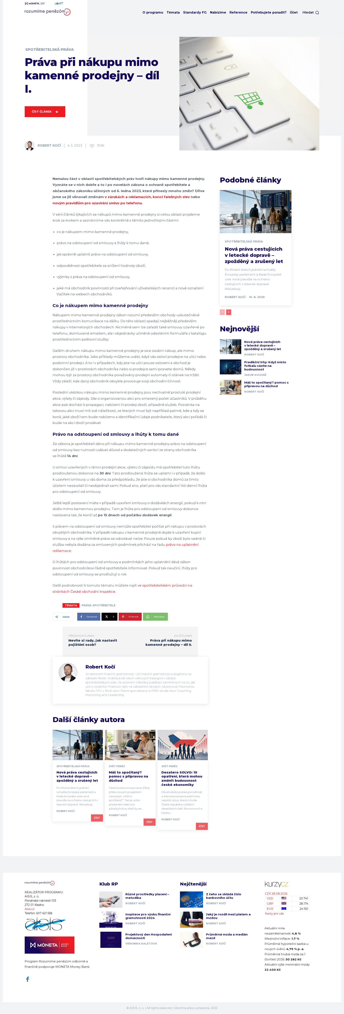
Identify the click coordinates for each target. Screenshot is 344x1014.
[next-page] (228, 312)
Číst (97, 817)
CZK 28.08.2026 (276, 893)
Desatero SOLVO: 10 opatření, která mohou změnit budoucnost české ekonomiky (181, 779)
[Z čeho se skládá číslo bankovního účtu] (191, 899)
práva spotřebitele (98, 605)
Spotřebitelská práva (49, 49)
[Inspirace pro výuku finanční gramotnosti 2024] (110, 920)
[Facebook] (27, 979)
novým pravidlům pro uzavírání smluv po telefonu (97, 203)
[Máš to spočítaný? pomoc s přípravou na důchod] (130, 745)
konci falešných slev (171, 197)
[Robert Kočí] (31, 146)
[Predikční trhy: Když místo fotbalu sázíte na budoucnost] (230, 367)
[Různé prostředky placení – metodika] (110, 899)
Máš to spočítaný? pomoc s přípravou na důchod (128, 777)
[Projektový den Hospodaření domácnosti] (110, 940)
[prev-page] (222, 312)
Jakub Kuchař (255, 374)
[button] (311, 12)
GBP (270, 903)
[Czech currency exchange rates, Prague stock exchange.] (287, 884)
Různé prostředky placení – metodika (147, 896)
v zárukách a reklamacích (127, 197)
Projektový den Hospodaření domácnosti (148, 936)
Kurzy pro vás (274, 913)
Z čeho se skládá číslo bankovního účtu (223, 896)
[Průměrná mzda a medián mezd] (191, 940)
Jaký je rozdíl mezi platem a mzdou (228, 916)
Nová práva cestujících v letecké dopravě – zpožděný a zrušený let (77, 777)
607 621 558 (44, 913)
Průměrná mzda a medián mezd (227, 936)
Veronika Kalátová (141, 943)
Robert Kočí (49, 145)
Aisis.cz (29, 909)
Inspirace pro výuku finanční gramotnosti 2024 (147, 916)
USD (270, 898)
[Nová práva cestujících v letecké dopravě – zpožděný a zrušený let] (78, 745)
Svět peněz (117, 766)
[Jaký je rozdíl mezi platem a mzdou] (191, 920)
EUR (270, 909)
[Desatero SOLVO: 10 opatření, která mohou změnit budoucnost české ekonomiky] (182, 745)
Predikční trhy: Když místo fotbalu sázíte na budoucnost (265, 365)
